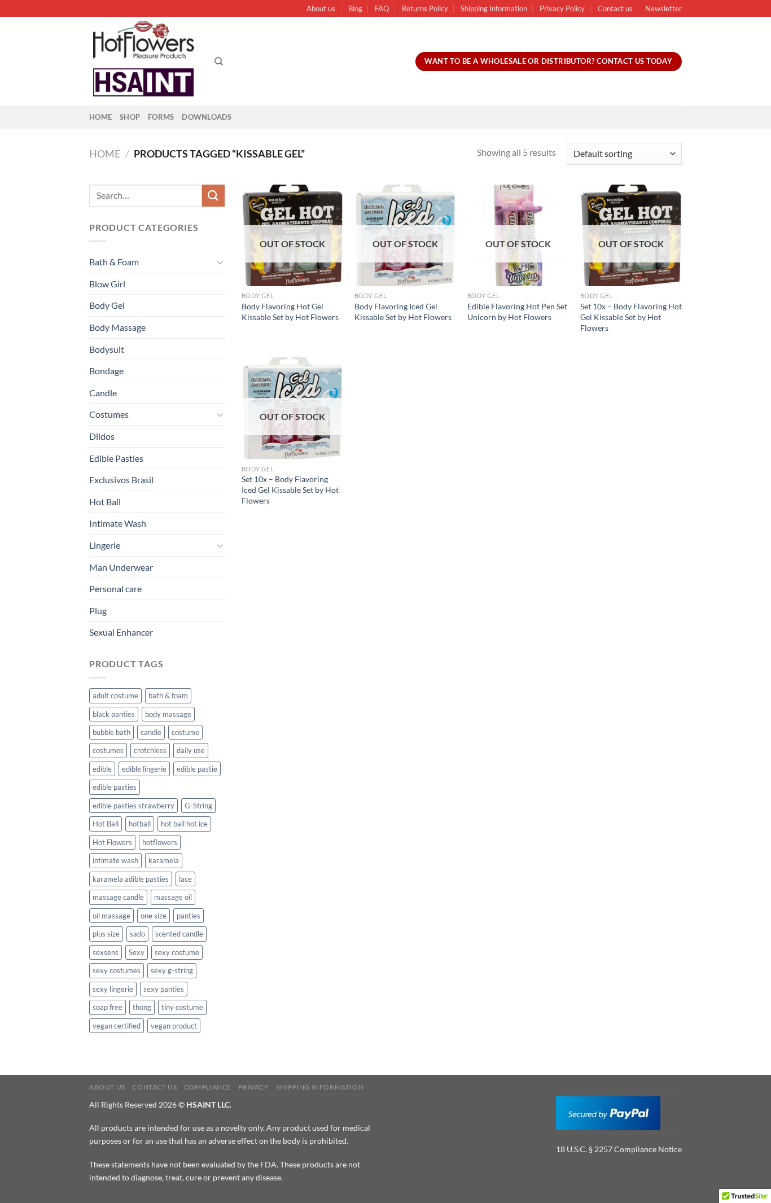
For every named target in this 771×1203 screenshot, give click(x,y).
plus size (106, 933)
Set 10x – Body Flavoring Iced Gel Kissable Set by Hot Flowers (290, 489)
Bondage (106, 370)
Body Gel (107, 305)
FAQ (382, 8)
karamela (163, 860)
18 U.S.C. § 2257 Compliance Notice (619, 1149)
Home (100, 116)
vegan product (174, 1025)
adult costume (115, 695)
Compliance (207, 1087)
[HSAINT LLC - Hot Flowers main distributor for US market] (143, 61)
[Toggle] (220, 262)
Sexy (136, 952)
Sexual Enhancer (121, 632)
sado (137, 933)
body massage (168, 714)
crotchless (150, 750)
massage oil (173, 897)
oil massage (111, 915)
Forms (161, 116)
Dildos (102, 436)
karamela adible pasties (131, 878)
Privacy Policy (562, 8)
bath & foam (168, 695)
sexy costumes (117, 970)
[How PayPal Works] (608, 1112)
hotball (140, 823)
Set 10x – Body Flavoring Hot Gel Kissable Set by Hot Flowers (631, 316)
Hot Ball (105, 501)
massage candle (118, 897)
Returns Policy (425, 8)
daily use (191, 750)
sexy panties (163, 989)
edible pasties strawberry (133, 805)
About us (320, 8)
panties (188, 915)
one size (154, 915)
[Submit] (213, 196)
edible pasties (115, 786)
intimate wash (115, 860)
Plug (98, 610)
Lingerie (104, 545)
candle (151, 732)
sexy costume (177, 952)
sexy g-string (172, 970)
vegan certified (117, 1025)
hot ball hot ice (184, 823)
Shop (130, 116)
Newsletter (663, 8)
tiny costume (182, 1007)
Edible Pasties (116, 458)
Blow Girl (107, 283)
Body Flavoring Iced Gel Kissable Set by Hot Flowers (403, 311)
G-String (198, 805)
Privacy (253, 1087)
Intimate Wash (117, 523)
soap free (107, 1007)
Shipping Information (494, 8)
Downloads (206, 116)
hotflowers (159, 842)
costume (185, 732)
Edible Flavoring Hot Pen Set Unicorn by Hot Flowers (517, 311)
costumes (108, 750)
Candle (103, 392)
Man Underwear (121, 567)
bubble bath (111, 732)
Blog (355, 8)
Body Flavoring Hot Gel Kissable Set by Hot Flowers (290, 311)
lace (185, 878)
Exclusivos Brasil (121, 479)
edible (102, 768)
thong (142, 1007)
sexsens (106, 952)
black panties (114, 714)
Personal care (115, 588)
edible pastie (197, 768)
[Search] (218, 61)
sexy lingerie (113, 989)
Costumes (109, 414)
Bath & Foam (114, 261)
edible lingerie (144, 768)
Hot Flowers (112, 842)
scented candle (179, 933)
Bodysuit (106, 349)
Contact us (615, 8)
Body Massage (117, 327)
